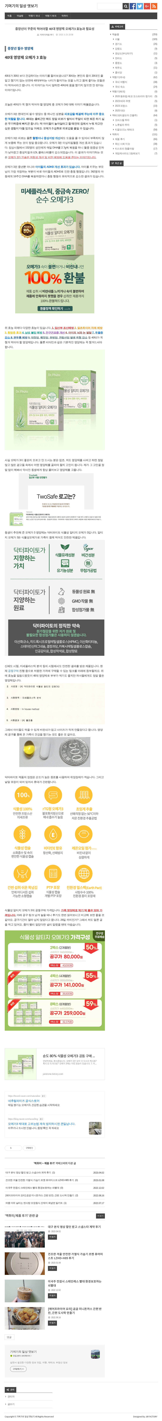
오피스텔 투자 (121, 120)
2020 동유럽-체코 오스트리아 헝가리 (133, 96)
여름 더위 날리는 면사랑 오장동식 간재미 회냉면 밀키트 (34, 1203)
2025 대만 (119, 110)
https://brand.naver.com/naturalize (24, 1096)
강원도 (118, 48)
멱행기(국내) (118, 77)
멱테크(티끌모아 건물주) (124, 115)
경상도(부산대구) (123, 53)
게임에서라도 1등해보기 (127, 153)
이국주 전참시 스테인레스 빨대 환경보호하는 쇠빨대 (32, 1187)
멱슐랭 (20, 15)
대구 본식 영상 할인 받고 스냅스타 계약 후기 (28, 1172)
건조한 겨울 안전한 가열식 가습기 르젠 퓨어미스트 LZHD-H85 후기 (40, 1180)
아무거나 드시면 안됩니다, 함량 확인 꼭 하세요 (33, 1128)
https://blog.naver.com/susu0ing (23, 1119)
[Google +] (147, 6)
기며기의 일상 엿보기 (21, 6)
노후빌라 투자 (121, 124)
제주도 (118, 67)
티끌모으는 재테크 (124, 129)
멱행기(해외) (118, 91)
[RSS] (154, 6)
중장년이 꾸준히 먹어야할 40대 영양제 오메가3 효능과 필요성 (54, 29)
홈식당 (118, 72)
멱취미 (65, 15)
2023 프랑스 (120, 105)
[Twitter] (140, 6)
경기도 (118, 44)
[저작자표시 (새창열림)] (37, 1148)
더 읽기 (52, 1237)
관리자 (11, 1396)
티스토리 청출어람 (124, 148)
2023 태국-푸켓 (122, 101)
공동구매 (13, 670)
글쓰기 (11, 1404)
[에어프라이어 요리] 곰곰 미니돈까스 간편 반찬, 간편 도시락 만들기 (40, 1195)
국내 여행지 (120, 82)
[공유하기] (14, 1148)
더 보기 (100, 1216)
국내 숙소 (119, 86)
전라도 (118, 58)
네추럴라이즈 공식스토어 (23, 1100)
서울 (117, 39)
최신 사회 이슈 (122, 143)
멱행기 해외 (50, 15)
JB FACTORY (151, 1417)
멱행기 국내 (34, 15)
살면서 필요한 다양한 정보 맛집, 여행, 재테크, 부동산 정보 (39, 1362)
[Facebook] (133, 6)
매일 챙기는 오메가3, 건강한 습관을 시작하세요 (34, 1105)
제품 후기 (49, 1163)
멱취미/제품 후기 (47, 35)
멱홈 (9, 15)
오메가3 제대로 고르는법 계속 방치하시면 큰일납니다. (41, 1123)
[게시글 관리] (18, 1148)
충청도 (118, 63)
